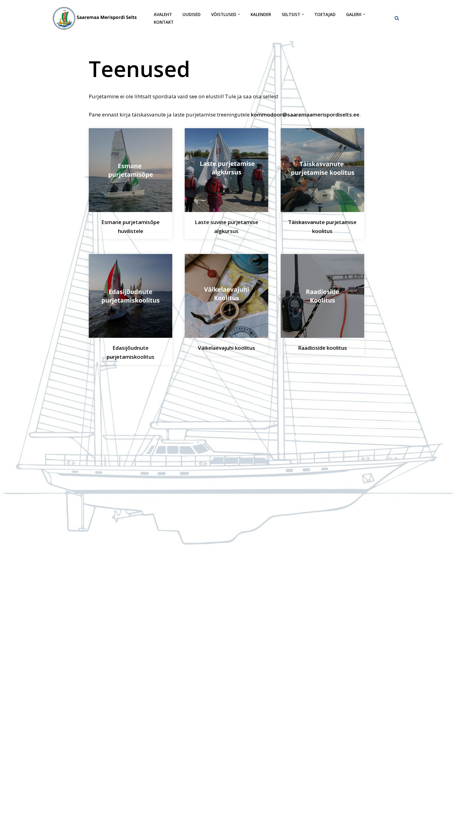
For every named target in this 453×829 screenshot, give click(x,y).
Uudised (191, 14)
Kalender (261, 14)
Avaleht (163, 14)
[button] (239, 14)
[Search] (396, 18)
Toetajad (325, 14)
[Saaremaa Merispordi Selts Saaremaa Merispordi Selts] (97, 18)
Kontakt (163, 22)
